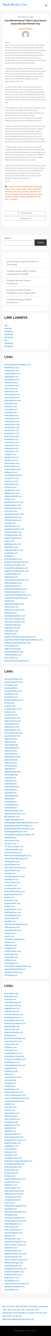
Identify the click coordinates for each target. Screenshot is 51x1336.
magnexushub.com (12, 721)
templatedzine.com (12, 909)
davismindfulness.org (13, 652)
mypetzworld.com (12, 870)
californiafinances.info (14, 1194)
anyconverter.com (12, 1119)
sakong (22, 197)
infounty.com (9, 873)
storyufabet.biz (10, 790)
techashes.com (11, 685)
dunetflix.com (10, 921)
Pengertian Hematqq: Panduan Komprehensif (19, 300)
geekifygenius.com (12, 544)
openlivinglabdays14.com (15, 832)
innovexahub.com (12, 394)
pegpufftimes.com (12, 1008)
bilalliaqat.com (10, 613)
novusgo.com (10, 523)
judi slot (10, 1306)
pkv (5, 325)
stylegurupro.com (11, 493)
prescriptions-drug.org (14, 1056)
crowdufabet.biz (11, 805)
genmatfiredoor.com (13, 559)
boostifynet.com (11, 439)
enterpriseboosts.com (13, 1092)
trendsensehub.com (13, 535)
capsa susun (10, 189)
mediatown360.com (13, 1251)
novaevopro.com (11, 430)
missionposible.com (13, 1257)
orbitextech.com (11, 547)
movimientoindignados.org (16, 924)
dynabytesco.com (12, 490)
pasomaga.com (11, 963)
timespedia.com (11, 1122)
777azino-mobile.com (13, 846)
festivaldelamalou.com (14, 1020)
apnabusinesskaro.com (14, 1287)
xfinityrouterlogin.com (13, 1263)
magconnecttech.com (13, 550)
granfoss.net (9, 1236)
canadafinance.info (12, 1197)
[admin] (25, 34)
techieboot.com (11, 697)
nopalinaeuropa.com (13, 972)
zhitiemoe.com (10, 945)
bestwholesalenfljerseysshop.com (19, 829)
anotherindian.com (12, 951)
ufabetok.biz (9, 799)
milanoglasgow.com (13, 1224)
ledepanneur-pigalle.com (15, 1206)
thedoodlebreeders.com (14, 891)
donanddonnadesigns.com (16, 568)
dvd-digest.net (10, 1209)
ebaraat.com (9, 712)
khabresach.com (11, 1278)
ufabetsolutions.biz (12, 772)
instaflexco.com (11, 460)
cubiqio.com (9, 499)
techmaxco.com (11, 481)
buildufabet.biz (10, 808)
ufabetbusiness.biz (12, 757)
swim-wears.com (11, 1029)
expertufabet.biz (11, 745)
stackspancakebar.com (14, 1218)
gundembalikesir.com (13, 700)
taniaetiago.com (11, 957)
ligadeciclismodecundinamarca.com (20, 637)
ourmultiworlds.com (12, 1002)
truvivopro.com (10, 403)
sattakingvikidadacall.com (15, 589)
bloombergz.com (11, 1089)
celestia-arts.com (11, 1011)
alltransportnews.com (13, 811)
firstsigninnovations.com (15, 1023)
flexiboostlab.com (12, 466)
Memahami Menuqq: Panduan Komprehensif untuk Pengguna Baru (21, 291)
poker (40, 194)
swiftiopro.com (10, 472)
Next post (25, 218)
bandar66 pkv (28, 186)
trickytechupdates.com (14, 1272)
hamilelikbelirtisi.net (13, 475)
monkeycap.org (11, 1071)
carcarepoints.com (12, 888)
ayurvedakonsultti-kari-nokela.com (19, 835)
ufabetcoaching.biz (12, 649)
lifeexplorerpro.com (12, 520)
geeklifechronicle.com (14, 502)
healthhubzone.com (13, 709)
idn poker (17, 192)
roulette (15, 197)
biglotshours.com (11, 727)
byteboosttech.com (12, 718)
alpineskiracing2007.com (15, 1242)
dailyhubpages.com (13, 583)
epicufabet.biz (10, 793)
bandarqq (38, 186)
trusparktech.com (11, 433)
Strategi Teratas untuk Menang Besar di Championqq (22, 263)
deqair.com (9, 897)
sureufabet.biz (10, 784)
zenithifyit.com (10, 412)
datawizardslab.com (13, 496)
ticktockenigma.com (13, 538)
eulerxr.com (9, 541)
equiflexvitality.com (12, 574)
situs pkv (8, 328)
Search (7, 238)
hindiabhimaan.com (13, 1275)
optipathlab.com (11, 377)
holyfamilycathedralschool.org (17, 643)
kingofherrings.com (12, 1143)
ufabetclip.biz (10, 742)
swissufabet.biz (11, 754)
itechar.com (9, 703)
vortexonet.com (11, 388)
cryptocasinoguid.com (14, 820)
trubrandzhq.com (11, 436)
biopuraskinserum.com (14, 1191)
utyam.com (9, 936)
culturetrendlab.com (13, 532)
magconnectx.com (12, 628)
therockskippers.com (13, 1233)
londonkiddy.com (11, 646)
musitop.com (9, 933)
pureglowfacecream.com (15, 1140)
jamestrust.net (10, 1107)
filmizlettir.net (10, 999)
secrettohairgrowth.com (14, 1164)
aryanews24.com (11, 840)
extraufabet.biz (10, 766)
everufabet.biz (10, 802)
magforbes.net (10, 1068)
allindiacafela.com (12, 1239)
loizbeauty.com (10, 1116)
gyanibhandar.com (12, 736)
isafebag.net (9, 1086)
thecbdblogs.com (11, 1281)
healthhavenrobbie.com (14, 565)
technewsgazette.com (13, 1137)
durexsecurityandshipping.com (17, 855)
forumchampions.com (13, 1014)
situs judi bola (21, 1306)
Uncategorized (25, 29)
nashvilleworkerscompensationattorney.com (23, 640)
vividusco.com (10, 406)
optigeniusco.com (12, 424)
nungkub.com (10, 948)
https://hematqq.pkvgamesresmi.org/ (18, 1319)
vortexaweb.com (11, 421)
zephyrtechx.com (11, 445)
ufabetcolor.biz (10, 763)
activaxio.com (10, 487)
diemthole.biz (10, 1128)
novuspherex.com (12, 427)
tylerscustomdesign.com (15, 1038)
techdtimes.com (11, 694)
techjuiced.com (11, 715)
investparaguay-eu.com (14, 876)
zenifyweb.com (10, 553)
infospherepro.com (12, 505)
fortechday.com (11, 658)
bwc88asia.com (11, 879)
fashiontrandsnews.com (14, 814)
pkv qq (18, 1316)
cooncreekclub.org (12, 1005)
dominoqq (9, 192)
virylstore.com (10, 1047)
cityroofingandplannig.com (15, 858)
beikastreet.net (10, 996)
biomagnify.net (10, 975)
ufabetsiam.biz (10, 751)
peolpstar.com (10, 1035)
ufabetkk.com (10, 1131)
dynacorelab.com (11, 397)
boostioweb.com (11, 371)
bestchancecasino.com (14, 610)
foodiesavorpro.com (13, 508)
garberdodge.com (12, 1026)
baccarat (18, 186)
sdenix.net (8, 1074)
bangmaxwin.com (12, 1182)
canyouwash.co (11, 688)
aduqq (11, 186)
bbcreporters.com (12, 817)
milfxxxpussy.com (12, 927)
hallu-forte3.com (11, 1227)
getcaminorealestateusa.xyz (16, 661)
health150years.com (13, 1053)
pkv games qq (16, 194)
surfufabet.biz (10, 778)
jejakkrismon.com (12, 1125)
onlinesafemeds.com (13, 733)
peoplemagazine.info (13, 682)
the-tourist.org (10, 1080)
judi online (33, 192)
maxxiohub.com (11, 415)
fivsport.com (9, 906)
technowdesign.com (13, 852)
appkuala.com (10, 1152)
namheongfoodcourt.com (15, 1221)
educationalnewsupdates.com (17, 365)
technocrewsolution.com (15, 1059)
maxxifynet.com (11, 391)
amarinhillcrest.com (12, 1077)
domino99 (37, 189)
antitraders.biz (10, 837)
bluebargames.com (12, 1017)
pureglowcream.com (13, 1158)
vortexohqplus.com (12, 469)
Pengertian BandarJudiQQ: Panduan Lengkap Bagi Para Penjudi (21, 272)
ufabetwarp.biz (10, 739)
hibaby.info (9, 601)
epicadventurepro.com (14, 514)
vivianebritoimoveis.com (15, 1065)
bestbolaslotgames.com (14, 592)
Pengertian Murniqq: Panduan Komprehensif (18, 282)
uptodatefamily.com (12, 930)
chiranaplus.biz (11, 1215)
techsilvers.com (11, 900)
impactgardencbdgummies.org (17, 966)
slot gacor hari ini (34, 1313)
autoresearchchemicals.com (16, 1284)
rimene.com (9, 1203)
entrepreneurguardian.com (16, 598)
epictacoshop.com (12, 1188)
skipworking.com (11, 1113)
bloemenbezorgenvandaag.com (18, 1161)
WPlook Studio (30, 1331)
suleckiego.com (11, 1290)
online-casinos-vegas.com (15, 1260)
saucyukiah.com (11, 993)
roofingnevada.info (12, 625)
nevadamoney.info (12, 1200)
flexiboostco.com (11, 368)
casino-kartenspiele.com (15, 1095)
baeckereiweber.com (13, 679)
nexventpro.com (11, 442)
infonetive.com (10, 1185)
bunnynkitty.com (11, 1170)
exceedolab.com (11, 484)
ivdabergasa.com (11, 861)
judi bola (25, 192)
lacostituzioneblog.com (14, 939)
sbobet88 (29, 197)
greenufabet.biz (11, 760)
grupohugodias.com (13, 894)
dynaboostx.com (11, 457)
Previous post (26, 213)
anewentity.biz (10, 1149)
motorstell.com (10, 1050)
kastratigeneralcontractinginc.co (18, 826)
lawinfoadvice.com (12, 912)
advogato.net (10, 1083)
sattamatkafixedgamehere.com (17, 595)
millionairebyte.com (12, 655)
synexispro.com (11, 631)
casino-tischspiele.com (14, 1101)
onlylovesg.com (11, 577)
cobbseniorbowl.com (13, 849)
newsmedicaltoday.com (14, 622)
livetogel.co (9, 556)
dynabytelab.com (11, 379)
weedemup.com (11, 607)
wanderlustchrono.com (14, 529)
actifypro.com (10, 454)
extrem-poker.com (12, 882)
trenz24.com (9, 1110)
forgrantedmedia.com (13, 1032)
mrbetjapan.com (11, 1146)
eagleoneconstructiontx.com (16, 571)
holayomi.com (10, 634)
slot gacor (14, 199)
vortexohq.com (10, 511)
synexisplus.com (11, 385)
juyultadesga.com (12, 864)
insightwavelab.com (13, 517)
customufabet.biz (11, 787)
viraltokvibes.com (12, 1062)
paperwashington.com (14, 604)
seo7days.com (10, 1155)
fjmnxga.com (9, 1176)
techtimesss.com (11, 1044)
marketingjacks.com (13, 1266)
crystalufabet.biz (11, 796)
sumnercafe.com (11, 918)
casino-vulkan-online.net (15, 1245)
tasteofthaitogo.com (12, 1167)
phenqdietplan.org (12, 915)
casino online (27, 189)
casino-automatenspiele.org (16, 1098)
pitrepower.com (11, 1248)
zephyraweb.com (11, 418)
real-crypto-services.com (15, 867)
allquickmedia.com (12, 1134)
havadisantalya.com (13, 691)
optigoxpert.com (11, 448)
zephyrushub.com (12, 374)
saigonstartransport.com (14, 1179)
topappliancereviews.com (15, 1269)
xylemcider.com (11, 954)
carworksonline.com (13, 1041)
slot (35, 197)
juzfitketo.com (10, 960)
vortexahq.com (10, 409)
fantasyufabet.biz (11, 748)
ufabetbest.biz (10, 781)
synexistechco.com (12, 400)
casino (18, 189)
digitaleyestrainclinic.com (15, 1254)
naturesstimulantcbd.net (14, 969)
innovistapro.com (11, 463)
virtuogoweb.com (11, 724)
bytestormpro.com (12, 526)
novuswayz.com (11, 451)
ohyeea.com (9, 942)
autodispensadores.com (14, 616)
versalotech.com (11, 478)
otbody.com (9, 1104)
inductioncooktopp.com (14, 619)
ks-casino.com (10, 885)
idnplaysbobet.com (12, 586)
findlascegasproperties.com (16, 562)
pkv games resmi (30, 194)
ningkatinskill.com (12, 903)
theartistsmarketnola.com (15, 1212)
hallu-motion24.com (13, 1230)
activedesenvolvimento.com (16, 580)
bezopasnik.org (11, 1173)
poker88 (8, 197)
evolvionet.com (11, 382)
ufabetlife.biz (9, 769)
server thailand (19, 1313)
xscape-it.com (10, 843)
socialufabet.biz (11, 775)
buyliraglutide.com (12, 730)
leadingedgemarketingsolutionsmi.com (21, 823)
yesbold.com (9, 706)
